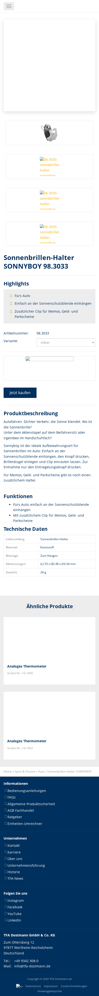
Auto (41, 771)
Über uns (14, 858)
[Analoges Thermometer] (49, 638)
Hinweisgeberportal (49, 991)
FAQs (11, 797)
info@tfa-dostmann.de (32, 966)
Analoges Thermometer (26, 666)
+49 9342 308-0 (26, 961)
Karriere (14, 852)
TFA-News (15, 878)
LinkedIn (14, 920)
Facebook (14, 907)
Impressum (51, 986)
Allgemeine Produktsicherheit (31, 804)
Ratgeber (14, 817)
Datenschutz (33, 986)
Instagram (15, 900)
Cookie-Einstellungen (74, 986)
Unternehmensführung (26, 865)
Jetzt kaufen (20, 392)
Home (8, 771)
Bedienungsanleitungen (26, 790)
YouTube (14, 913)
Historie (13, 872)
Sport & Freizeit (25, 771)
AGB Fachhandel (20, 810)
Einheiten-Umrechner (24, 823)
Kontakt (13, 845)
